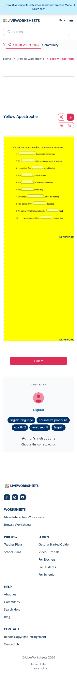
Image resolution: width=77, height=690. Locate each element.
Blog (7, 617)
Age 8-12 (20, 427)
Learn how (38, 8)
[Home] (21, 20)
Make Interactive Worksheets (24, 517)
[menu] (71, 20)
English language (21, 420)
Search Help (12, 609)
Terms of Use (38, 664)
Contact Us (11, 644)
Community (12, 602)
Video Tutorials (48, 552)
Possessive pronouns (53, 420)
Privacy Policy (38, 668)
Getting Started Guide (53, 544)
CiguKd (38, 410)
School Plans (12, 552)
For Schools (46, 574)
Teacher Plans (13, 544)
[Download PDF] (70, 117)
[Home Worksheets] (3, 45)
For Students (47, 567)
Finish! (38, 361)
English (58, 427)
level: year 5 (40, 427)
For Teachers (46, 559)
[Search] (8, 31)
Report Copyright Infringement (25, 636)
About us (10, 594)
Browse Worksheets (17, 524)
